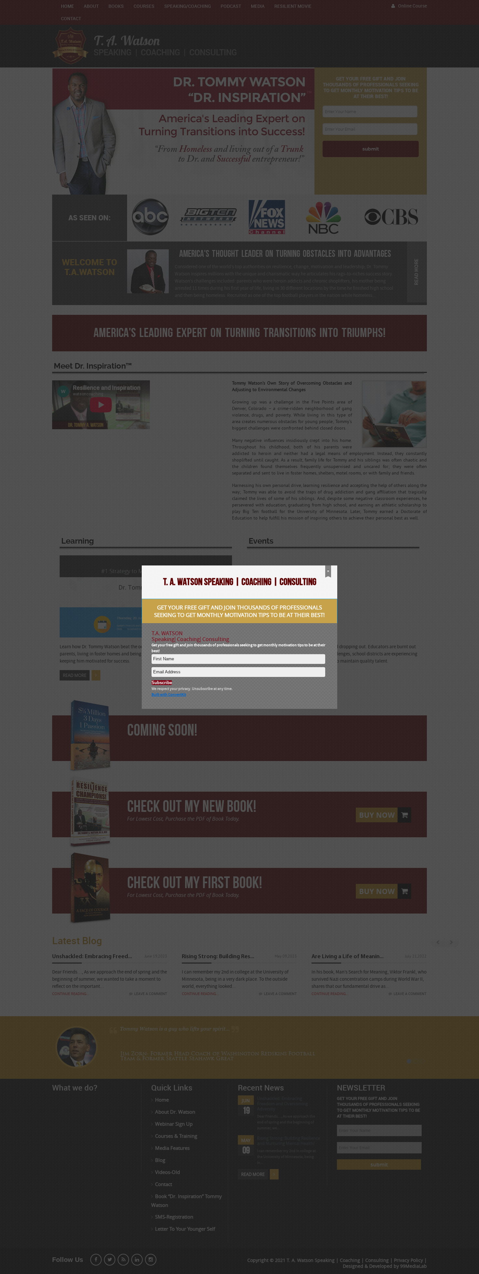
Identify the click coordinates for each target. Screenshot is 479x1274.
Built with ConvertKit (169, 694)
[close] (328, 571)
